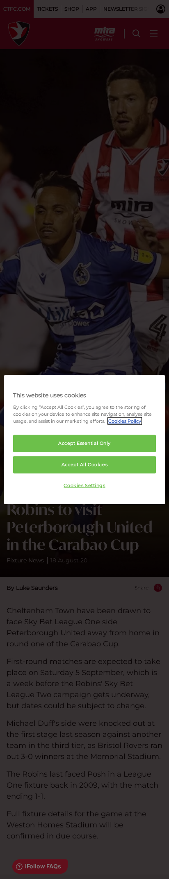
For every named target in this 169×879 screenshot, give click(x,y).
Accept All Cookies (84, 464)
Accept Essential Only (84, 443)
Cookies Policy (124, 421)
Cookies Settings (84, 485)
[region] (84, 439)
